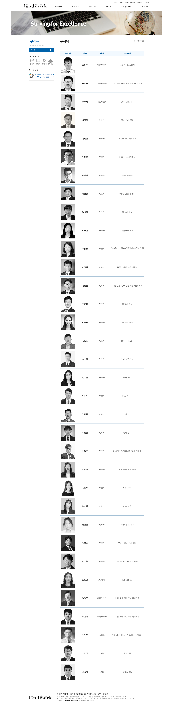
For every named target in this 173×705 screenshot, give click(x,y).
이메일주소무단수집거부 (94, 694)
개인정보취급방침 (81, 694)
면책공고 (105, 694)
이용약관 (72, 694)
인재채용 (65, 694)
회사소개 (59, 694)
